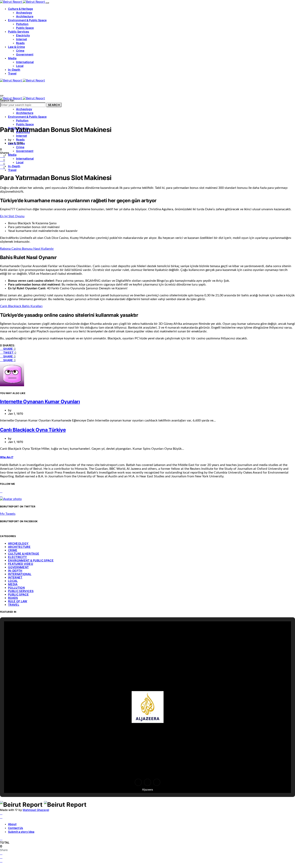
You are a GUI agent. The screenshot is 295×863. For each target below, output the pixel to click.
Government (24, 54)
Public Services (18, 31)
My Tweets (7, 513)
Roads (20, 43)
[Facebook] (1, 813)
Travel (12, 73)
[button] (138, 782)
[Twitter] (1, 817)
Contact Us (15, 828)
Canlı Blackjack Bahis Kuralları (21, 306)
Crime (20, 50)
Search (54, 105)
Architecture (24, 16)
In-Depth (14, 69)
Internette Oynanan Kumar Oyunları (40, 401)
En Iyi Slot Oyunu (12, 216)
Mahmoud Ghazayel (36, 810)
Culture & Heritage (20, 8)
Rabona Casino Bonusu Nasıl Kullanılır (27, 248)
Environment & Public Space (27, 20)
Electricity (23, 35)
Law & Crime (16, 46)
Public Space (25, 27)
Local (19, 65)
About (12, 824)
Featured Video (20, 563)
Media (12, 58)
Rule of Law (17, 601)
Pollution (22, 24)
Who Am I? (6, 457)
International (25, 62)
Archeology (24, 12)
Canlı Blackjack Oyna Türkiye (33, 430)
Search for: (7, 100)
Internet (21, 39)
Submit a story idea (21, 831)
